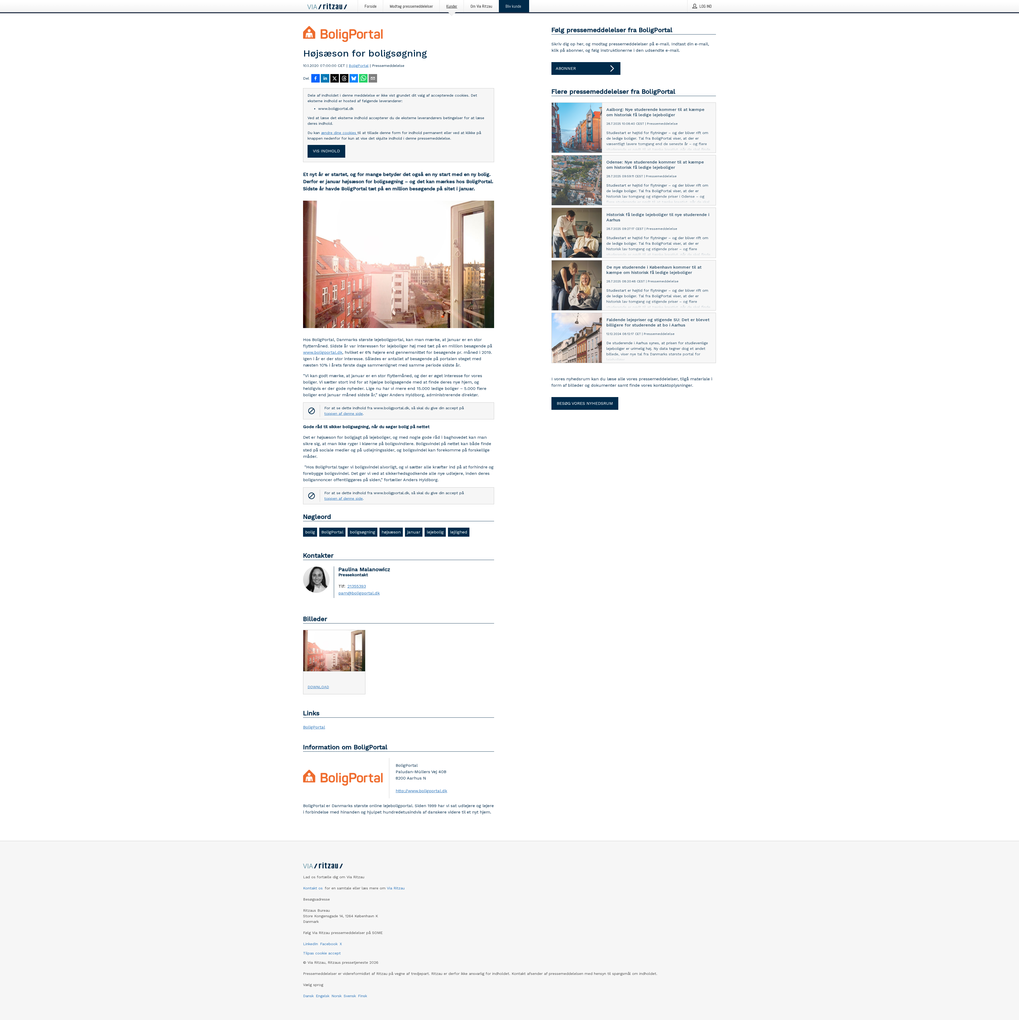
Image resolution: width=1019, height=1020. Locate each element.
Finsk (362, 996)
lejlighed (458, 532)
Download (318, 687)
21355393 (356, 586)
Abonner (566, 68)
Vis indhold (326, 150)
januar (413, 532)
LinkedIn (310, 944)
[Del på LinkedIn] (325, 79)
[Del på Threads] (344, 79)
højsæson (391, 532)
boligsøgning (362, 532)
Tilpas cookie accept (322, 953)
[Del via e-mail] (373, 79)
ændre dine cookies (339, 133)
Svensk (350, 996)
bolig (310, 532)
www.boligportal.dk (322, 352)
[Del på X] (334, 79)
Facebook (329, 944)
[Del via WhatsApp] (363, 79)
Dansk (308, 996)
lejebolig (435, 532)
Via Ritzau (396, 888)
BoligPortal (359, 65)
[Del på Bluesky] (353, 79)
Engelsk (322, 996)
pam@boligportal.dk (359, 593)
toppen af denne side (343, 413)
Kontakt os (313, 888)
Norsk (336, 996)
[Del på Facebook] (315, 79)
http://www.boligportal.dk (421, 790)
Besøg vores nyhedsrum (585, 403)
